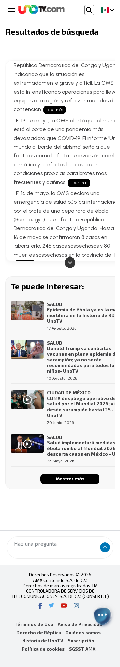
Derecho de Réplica (38, 632)
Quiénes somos (83, 632)
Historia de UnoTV (42, 640)
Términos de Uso (33, 624)
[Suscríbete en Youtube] (63, 606)
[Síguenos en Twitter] (51, 606)
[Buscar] (105, 547)
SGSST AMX (82, 649)
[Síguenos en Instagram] (76, 606)
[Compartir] (102, 615)
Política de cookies (43, 649)
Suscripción (81, 640)
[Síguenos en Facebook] (40, 606)
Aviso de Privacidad (80, 624)
